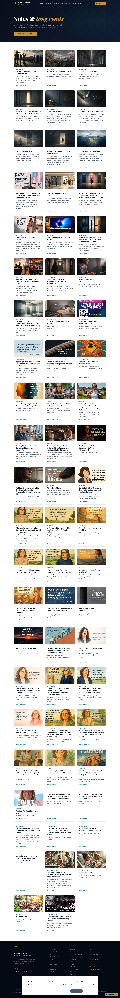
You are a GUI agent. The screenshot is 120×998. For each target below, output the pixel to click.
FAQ (51, 966)
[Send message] (115, 991)
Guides (72, 964)
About (42, 3)
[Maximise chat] (108, 953)
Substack (72, 966)
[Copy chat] (111, 953)
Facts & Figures (74, 959)
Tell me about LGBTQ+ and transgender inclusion (101, 979)
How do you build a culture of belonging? (99, 974)
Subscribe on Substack (26, 33)
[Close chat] (115, 953)
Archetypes (73, 971)
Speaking (48, 3)
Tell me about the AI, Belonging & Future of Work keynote (102, 971)
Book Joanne (53, 964)
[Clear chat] (113, 953)
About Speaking (54, 951)
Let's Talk (99, 3)
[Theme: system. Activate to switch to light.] (90, 3)
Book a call (108, 994)
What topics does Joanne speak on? (98, 969)
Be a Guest (73, 951)
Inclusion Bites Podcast (76, 954)
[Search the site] (93, 3)
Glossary (72, 961)
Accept (76, 991)
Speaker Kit (81, 3)
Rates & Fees (53, 969)
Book (74, 3)
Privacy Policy (80, 981)
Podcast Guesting (54, 956)
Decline (89, 991)
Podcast (69, 3)
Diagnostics (73, 974)
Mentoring (61, 3)
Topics (54, 3)
